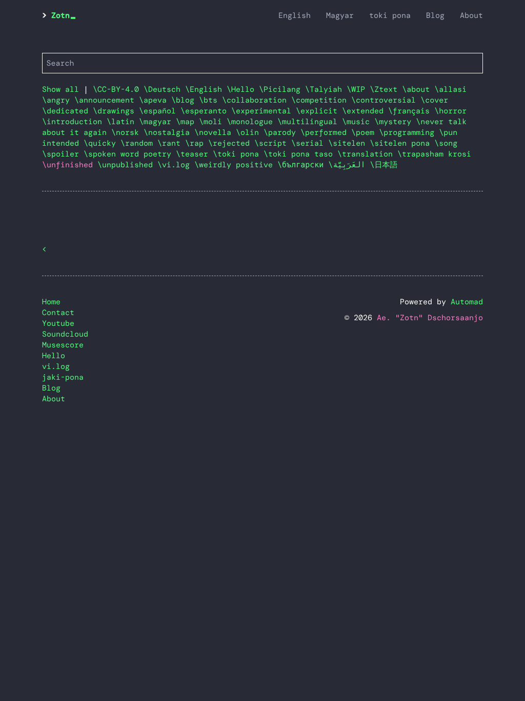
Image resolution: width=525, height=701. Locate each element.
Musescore (63, 345)
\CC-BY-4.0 (118, 89)
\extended (365, 111)
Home (51, 302)
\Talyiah (326, 89)
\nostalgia (169, 132)
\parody (282, 132)
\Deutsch (164, 89)
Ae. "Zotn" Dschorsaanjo (430, 318)
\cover (434, 100)
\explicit (319, 111)
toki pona (390, 15)
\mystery (395, 121)
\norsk (127, 132)
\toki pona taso (300, 154)
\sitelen (349, 143)
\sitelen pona (402, 143)
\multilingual (309, 121)
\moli (213, 121)
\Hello (243, 89)
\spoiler (63, 154)
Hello (53, 355)
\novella (215, 132)
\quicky (102, 143)
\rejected (231, 143)
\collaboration (256, 100)
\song (445, 143)
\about (418, 89)
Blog (435, 15)
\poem (365, 132)
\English (206, 89)
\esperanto (205, 111)
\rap (196, 143)
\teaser (194, 154)
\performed (325, 132)
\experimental (263, 111)
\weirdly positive (235, 165)
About (471, 15)
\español (159, 111)
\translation (367, 154)
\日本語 (384, 165)
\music (358, 121)
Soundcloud (65, 334)
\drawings (116, 111)
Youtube (58, 323)
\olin (250, 132)
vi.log (56, 366)
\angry (58, 100)
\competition (321, 100)
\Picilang (282, 89)
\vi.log (175, 165)
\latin (123, 121)
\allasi (450, 89)
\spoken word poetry (130, 154)
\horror (450, 111)
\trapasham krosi (434, 154)
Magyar (340, 15)
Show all (60, 89)
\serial (309, 143)
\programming (409, 132)
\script (272, 143)
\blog (185, 100)
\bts (210, 100)
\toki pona (238, 154)
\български (302, 165)
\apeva (155, 100)
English (294, 15)
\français (411, 111)
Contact (58, 312)
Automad (467, 302)
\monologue (252, 121)
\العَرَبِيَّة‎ (349, 165)
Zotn (60, 15)
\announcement (106, 100)
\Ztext (386, 89)
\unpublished (127, 165)
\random (138, 143)
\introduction (74, 121)
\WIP (358, 89)
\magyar (157, 121)
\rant (171, 143)
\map (187, 121)
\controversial (385, 100)
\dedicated (67, 111)
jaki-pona (63, 377)
